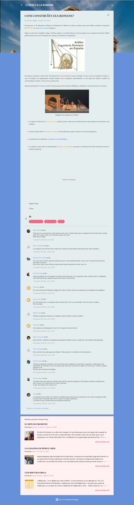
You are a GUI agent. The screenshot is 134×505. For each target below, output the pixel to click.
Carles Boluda (38, 349)
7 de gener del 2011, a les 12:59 (44, 267)
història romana (50, 221)
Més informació (102, 442)
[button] (108, 15)
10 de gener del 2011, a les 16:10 (44, 372)
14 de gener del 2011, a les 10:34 (44, 403)
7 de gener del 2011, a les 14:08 (44, 281)
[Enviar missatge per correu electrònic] (30, 217)
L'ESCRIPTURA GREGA (35, 472)
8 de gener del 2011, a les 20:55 (44, 319)
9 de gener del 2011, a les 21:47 (44, 343)
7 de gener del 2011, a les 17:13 (44, 293)
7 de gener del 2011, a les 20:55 (44, 307)
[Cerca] (112, 6)
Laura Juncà (37, 299)
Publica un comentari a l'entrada (37, 408)
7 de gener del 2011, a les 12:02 (44, 252)
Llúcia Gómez (38, 378)
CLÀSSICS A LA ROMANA (39, 5)
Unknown (36, 287)
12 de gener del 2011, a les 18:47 (44, 388)
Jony (34, 394)
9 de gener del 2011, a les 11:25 (43, 331)
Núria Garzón (37, 273)
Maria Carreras (38, 337)
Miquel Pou (37, 313)
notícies (61, 221)
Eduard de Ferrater (39, 258)
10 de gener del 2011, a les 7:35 (44, 355)
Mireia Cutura (37, 361)
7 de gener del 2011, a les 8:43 (43, 240)
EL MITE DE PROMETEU (36, 424)
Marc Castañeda (38, 246)
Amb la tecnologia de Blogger (68, 499)
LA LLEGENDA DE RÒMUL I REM (40, 448)
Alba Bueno (37, 230)
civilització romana (36, 221)
